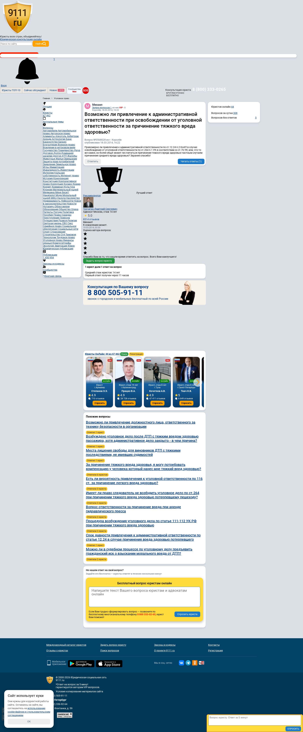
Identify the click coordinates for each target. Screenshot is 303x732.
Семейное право (52, 226)
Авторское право (60, 133)
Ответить (92, 161)
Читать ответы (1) (191, 161)
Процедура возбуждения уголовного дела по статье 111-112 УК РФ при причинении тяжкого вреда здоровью (141, 523)
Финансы (68, 240)
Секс (70, 223)
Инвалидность (51, 170)
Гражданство (66, 150)
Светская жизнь (52, 223)
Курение (48, 189)
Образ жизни (62, 206)
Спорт (46, 231)
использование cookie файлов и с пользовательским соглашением (29, 712)
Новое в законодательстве (62, 202)
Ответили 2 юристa (96, 503)
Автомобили (50, 130)
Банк (69, 139)
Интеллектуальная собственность (54, 174)
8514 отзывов (91, 217)
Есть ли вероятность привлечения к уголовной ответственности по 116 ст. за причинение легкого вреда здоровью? (144, 481)
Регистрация (136, 354)
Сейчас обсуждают (35, 90)
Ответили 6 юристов (97, 475)
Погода (57, 212)
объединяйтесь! (32, 36)
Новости (71, 203)
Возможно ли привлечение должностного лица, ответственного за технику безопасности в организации (140, 424)
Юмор (71, 245)
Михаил (97, 104)
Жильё (60, 158)
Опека (74, 209)
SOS (86, 90)
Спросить (100, 403)
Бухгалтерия (50, 144)
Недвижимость (52, 200)
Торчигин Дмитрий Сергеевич (100, 209)
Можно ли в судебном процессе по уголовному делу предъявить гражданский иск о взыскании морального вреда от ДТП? (139, 551)
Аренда (47, 139)
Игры (46, 167)
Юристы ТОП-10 (11, 90)
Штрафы (66, 243)
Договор (48, 153)
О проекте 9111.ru (164, 650)
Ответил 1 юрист (95, 432)
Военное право (66, 144)
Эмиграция (61, 245)
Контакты (214, 645)
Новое (56, 90)
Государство (50, 150)
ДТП (64, 156)
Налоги (61, 198)
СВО (65, 223)
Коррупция (57, 184)
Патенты (48, 212)
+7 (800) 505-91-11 (56, 695)
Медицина (49, 192)
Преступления (51, 217)
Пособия (48, 215)
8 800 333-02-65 (146, 614)
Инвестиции (67, 170)
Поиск (124, 354)
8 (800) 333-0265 (209, 89)
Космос (68, 184)
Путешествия (51, 220)
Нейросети (67, 200)
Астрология (59, 139)
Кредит (47, 186)
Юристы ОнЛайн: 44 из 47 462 (102, 354)
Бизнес (62, 141)
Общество (65, 209)
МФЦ (54, 198)
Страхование (57, 231)
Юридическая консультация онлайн (21, 39)
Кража (76, 184)
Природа (65, 217)
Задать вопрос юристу (99, 260)
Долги (57, 153)
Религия (72, 220)
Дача (77, 150)
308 (235, 113)
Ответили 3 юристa (96, 489)
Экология (49, 245)
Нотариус (49, 206)
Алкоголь (61, 136)
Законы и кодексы (165, 645)
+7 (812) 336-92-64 (56, 704)
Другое (57, 156)
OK (29, 721)
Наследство (73, 198)
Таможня (71, 234)
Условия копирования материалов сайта (79, 691)
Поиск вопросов (109, 650)
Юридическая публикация (58, 248)
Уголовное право (53, 240)
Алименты (49, 136)
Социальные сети (68, 229)
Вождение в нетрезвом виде (59, 147)
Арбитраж (73, 136)
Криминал (58, 186)
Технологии (50, 237)
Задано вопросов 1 (102, 107)
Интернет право (70, 175)
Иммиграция (57, 167)
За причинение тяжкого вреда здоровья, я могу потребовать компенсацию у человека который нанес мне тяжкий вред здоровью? (143, 466)
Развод (63, 220)
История (48, 178)
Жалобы (72, 156)
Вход (3, 85)
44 (232, 106)
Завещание (70, 158)
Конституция (50, 181)
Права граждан (62, 215)
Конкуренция (61, 178)
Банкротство (50, 141)
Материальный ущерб (65, 189)
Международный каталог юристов (66, 645)
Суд (63, 234)
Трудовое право (66, 237)
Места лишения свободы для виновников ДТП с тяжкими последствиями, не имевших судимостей (133, 452)
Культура (69, 186)
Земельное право (66, 164)
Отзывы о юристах (57, 650)
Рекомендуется (92, 195)
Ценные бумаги (52, 243)
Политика (68, 212)
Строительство (52, 234)
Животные (49, 158)
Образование (51, 209)
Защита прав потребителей (58, 161)
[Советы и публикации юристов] (17, 17)
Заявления (49, 164)
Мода (59, 195)
